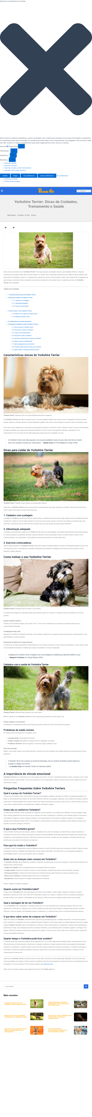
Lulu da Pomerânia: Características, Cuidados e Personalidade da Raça (57, 1030)
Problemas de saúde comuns (22, 316)
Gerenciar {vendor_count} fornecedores (17, 168)
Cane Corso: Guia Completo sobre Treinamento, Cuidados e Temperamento (60, 1017)
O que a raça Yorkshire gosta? (22, 332)
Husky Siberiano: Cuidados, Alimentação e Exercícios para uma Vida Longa (58, 1003)
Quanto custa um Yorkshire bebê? (23, 341)
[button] (46, 69)
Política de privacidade (12, 181)
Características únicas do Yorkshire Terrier (22, 295)
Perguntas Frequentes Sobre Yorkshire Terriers (23, 324)
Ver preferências (29, 176)
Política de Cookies (11, 179)
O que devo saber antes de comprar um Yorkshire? (27, 347)
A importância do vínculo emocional (20, 321)
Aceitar (5, 176)
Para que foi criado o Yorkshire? (23, 335)
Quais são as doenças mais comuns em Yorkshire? (27, 338)
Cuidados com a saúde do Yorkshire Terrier (25, 313)
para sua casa (48, 964)
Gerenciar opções (10, 163)
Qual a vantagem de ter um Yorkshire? (24, 344)
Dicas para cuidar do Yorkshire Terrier (21, 297)
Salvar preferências (47, 176)
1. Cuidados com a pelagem (21, 300)
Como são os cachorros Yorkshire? (23, 330)
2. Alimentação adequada (21, 303)
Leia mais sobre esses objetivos (15, 170)
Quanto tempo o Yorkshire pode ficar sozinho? (26, 349)
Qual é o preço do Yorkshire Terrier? (24, 327)
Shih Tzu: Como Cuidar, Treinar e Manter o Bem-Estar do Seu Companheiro (15, 1030)
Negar (15, 176)
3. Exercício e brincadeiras (21, 306)
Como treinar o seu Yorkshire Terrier (20, 311)
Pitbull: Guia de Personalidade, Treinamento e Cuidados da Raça (15, 1016)
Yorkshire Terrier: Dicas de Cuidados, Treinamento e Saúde (15, 1003)
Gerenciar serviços (10, 165)
